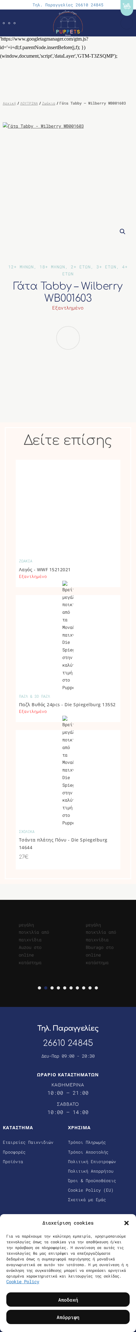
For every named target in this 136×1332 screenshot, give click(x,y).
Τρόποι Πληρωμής (87, 1142)
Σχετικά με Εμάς (87, 1199)
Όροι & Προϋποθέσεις (92, 1180)
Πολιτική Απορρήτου (91, 1171)
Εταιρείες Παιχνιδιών (28, 1142)
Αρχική (9, 103)
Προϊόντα (13, 1161)
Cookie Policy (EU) (91, 1190)
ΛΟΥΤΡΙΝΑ (29, 103)
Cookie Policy (22, 1281)
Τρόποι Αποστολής (88, 1152)
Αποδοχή (68, 1300)
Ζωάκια (48, 103)
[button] (126, 1223)
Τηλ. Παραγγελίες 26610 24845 (68, 5)
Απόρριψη (68, 1317)
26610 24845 (68, 1043)
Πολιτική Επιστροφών (92, 1161)
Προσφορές (14, 1152)
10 (96, 987)
